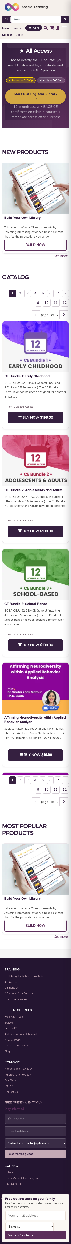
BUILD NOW (35, 245)
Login (5, 28)
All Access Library (15, 982)
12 (65, 302)
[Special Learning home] (26, 7)
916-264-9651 (13, 1184)
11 (56, 302)
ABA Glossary (13, 1040)
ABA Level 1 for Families (19, 993)
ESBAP (9, 1086)
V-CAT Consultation (17, 1046)
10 (46, 302)
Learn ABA (11, 1028)
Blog (7, 1051)
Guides (9, 1023)
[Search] (46, 28)
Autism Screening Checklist (21, 1034)
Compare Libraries (16, 999)
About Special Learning (18, 1069)
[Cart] (52, 28)
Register (17, 28)
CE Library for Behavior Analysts (24, 976)
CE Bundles (12, 988)
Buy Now (37, 417)
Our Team (11, 1080)
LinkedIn (9, 1173)
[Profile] (57, 28)
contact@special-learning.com (22, 1178)
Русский (19, 35)
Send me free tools (20, 1235)
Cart (36, 28)
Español (7, 35)
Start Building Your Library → (35, 96)
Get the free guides (21, 1154)
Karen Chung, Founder (18, 1075)
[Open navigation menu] (58, 7)
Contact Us (11, 1092)
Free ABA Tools (14, 1017)
